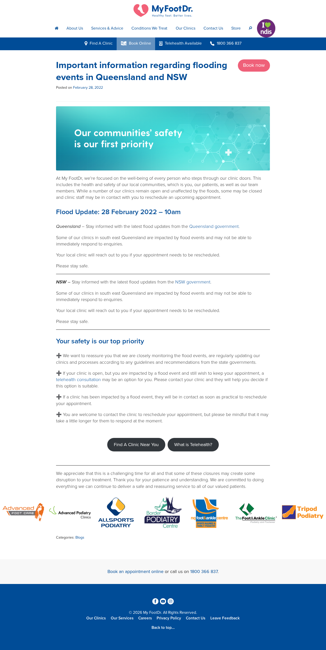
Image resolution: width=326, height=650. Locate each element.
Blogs (79, 537)
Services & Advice (107, 28)
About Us (74, 28)
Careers (145, 618)
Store (236, 28)
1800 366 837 (204, 571)
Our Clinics (185, 28)
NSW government (192, 282)
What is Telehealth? (193, 444)
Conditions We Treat (149, 28)
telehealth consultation (78, 379)
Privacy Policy (169, 618)
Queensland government (214, 226)
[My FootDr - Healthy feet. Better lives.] (163, 10)
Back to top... (163, 627)
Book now (254, 65)
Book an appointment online (135, 571)
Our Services (122, 618)
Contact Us (213, 28)
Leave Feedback (225, 618)
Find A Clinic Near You (136, 444)
